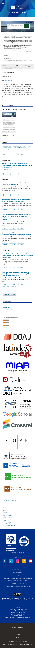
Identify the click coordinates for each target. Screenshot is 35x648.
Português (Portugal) (9, 525)
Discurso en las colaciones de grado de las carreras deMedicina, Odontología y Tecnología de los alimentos (17, 165)
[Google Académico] (17, 416)
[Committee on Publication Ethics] (17, 449)
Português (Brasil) (8, 523)
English (5, 510)
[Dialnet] (15, 383)
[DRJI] (17, 395)
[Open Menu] (3, 3)
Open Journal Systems (9, 500)
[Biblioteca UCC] (17, 469)
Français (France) (7, 518)
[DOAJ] (17, 341)
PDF (5, 154)
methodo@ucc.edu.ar (23, 617)
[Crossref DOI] (17, 428)
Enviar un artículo (9, 294)
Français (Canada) (8, 515)
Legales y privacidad (18, 627)
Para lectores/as (7, 304)
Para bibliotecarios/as (8, 310)
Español (5, 513)
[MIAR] (17, 374)
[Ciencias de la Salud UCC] (17, 481)
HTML (21, 154)
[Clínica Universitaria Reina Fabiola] (15, 459)
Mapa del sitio (17, 631)
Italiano (5, 520)
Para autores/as (7, 307)
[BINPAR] (17, 409)
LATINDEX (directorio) (17, 583)
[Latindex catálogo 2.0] (17, 358)
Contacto (17, 637)
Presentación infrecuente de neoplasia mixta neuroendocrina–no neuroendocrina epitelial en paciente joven (17, 255)
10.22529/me (8, 80)
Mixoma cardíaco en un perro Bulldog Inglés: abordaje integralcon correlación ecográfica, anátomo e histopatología (16, 273)
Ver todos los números (9, 286)
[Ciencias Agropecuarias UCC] (17, 493)
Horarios (17, 634)
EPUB (13, 154)
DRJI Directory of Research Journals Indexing (17, 586)
